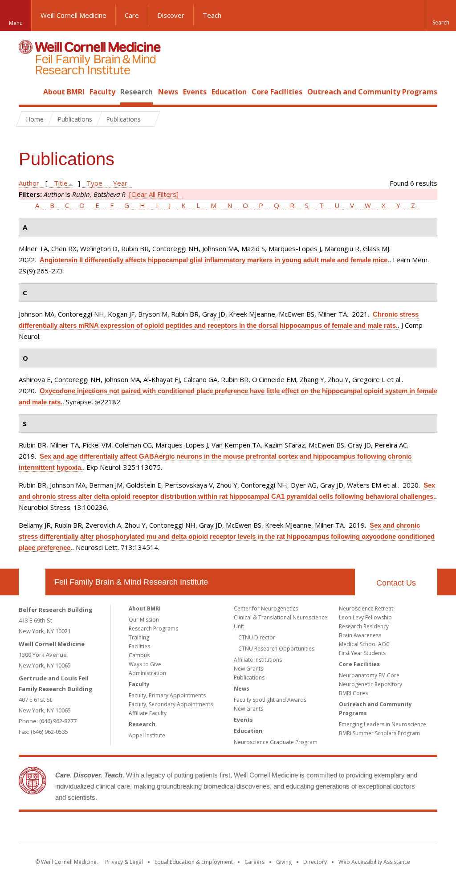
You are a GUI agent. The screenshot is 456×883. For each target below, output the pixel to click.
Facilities (139, 646)
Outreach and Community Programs (372, 92)
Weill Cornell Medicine (73, 15)
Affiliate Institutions (258, 659)
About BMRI (64, 92)
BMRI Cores (353, 693)
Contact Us (396, 582)
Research (136, 92)
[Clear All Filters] (154, 194)
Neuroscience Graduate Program (276, 742)
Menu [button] (16, 23)
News (168, 92)
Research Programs (153, 628)
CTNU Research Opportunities (276, 648)
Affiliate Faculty (148, 713)
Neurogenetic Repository (370, 684)
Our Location (32, 582)
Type (94, 183)
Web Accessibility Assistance (374, 862)
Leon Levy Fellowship (365, 617)
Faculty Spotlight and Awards (270, 700)
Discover (170, 15)
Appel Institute (147, 735)
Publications (249, 677)
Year (120, 183)
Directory (315, 862)
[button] (440, 15)
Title (61, 183)
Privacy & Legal (124, 862)
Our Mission (144, 619)
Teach (212, 15)
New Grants (248, 668)
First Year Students (362, 653)
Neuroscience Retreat (366, 608)
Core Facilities (277, 92)
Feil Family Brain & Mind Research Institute (131, 582)
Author (29, 183)
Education (229, 92)
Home (28, 91)
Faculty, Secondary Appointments (171, 704)
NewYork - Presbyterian (302, 829)
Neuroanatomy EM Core (369, 675)
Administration (147, 673)
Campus (139, 655)
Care (132, 15)
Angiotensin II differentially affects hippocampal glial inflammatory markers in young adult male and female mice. (214, 260)
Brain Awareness (360, 635)
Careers (254, 862)
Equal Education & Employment (194, 862)
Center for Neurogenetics (266, 608)
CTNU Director (256, 637)
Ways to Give (145, 664)
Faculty (102, 92)
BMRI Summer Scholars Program (379, 733)
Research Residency (364, 626)
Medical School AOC (364, 644)
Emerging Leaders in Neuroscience (382, 724)
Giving (284, 862)
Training (139, 637)
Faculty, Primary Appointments (167, 695)
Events (195, 92)
